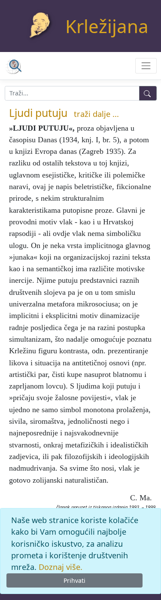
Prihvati (74, 580)
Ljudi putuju (38, 112)
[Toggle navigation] (145, 65)
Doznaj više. (60, 567)
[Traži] (148, 93)
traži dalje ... (96, 114)
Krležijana (107, 26)
